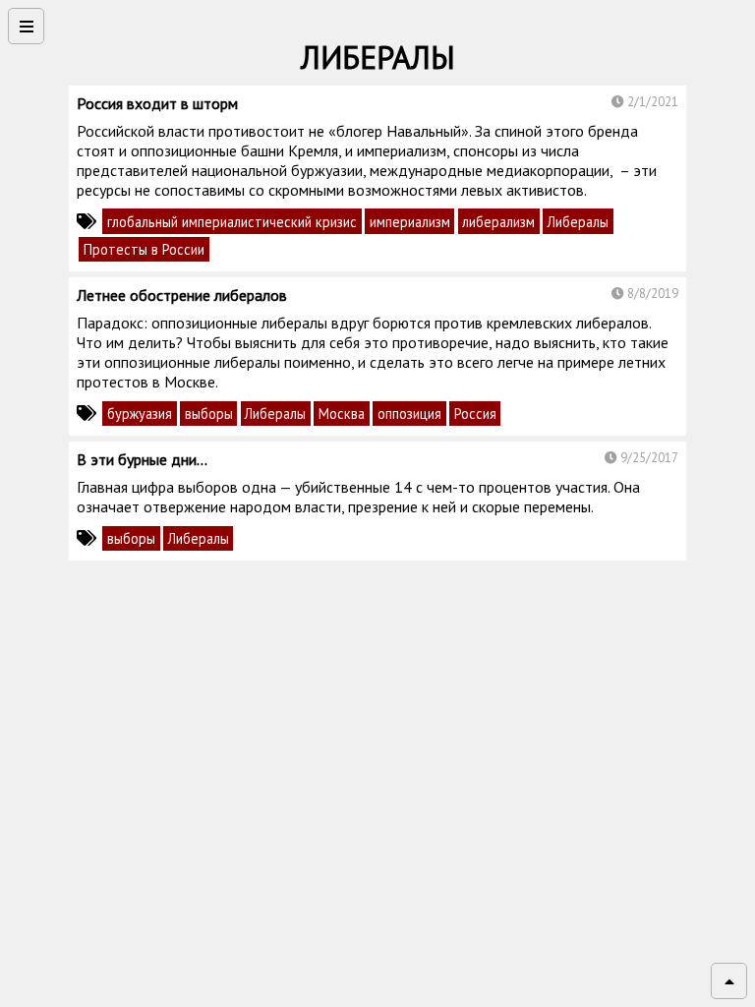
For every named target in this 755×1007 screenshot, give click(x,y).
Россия (475, 413)
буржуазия (139, 413)
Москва (342, 413)
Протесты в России (144, 249)
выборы (209, 413)
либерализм (498, 221)
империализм (410, 221)
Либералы (578, 221)
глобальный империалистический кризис (232, 221)
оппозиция (409, 413)
